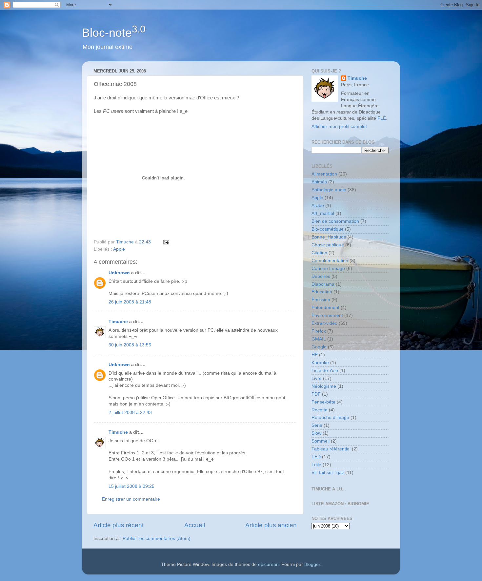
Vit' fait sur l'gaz (327, 472)
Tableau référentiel (331, 448)
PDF (316, 394)
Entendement (325, 307)
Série (316, 425)
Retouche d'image (330, 417)
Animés (319, 181)
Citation (319, 252)
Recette (319, 409)
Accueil (194, 525)
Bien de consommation (335, 221)
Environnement (327, 315)
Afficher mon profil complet (339, 126)
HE (314, 354)
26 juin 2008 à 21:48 (130, 302)
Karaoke (320, 362)
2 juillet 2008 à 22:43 (130, 412)
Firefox (318, 331)
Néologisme (323, 386)
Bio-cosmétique (327, 229)
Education (321, 291)
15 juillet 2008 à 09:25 (131, 486)
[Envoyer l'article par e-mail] (166, 241)
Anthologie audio (328, 189)
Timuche (118, 321)
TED (316, 456)
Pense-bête (323, 402)
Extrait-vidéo (324, 323)
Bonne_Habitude (328, 237)
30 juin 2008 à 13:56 (130, 344)
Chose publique (327, 244)
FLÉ (381, 118)
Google (319, 346)
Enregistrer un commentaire (131, 499)
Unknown (119, 272)
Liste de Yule (324, 370)
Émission (320, 299)
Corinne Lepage (328, 268)
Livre (316, 378)
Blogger (312, 564)
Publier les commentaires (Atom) (157, 538)
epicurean (268, 564)
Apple (119, 249)
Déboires (320, 276)
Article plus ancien (271, 525)
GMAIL (318, 339)
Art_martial (322, 213)
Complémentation (329, 260)
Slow (316, 433)
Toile (316, 464)
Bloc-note (114, 32)
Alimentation (324, 174)
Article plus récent (118, 525)
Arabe (317, 205)
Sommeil (320, 441)
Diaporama (322, 284)
